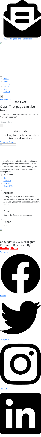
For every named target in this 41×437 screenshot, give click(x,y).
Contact (6, 92)
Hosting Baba (9, 248)
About (6, 81)
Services (6, 84)
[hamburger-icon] (1, 76)
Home (6, 78)
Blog (5, 89)
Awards (6, 86)
